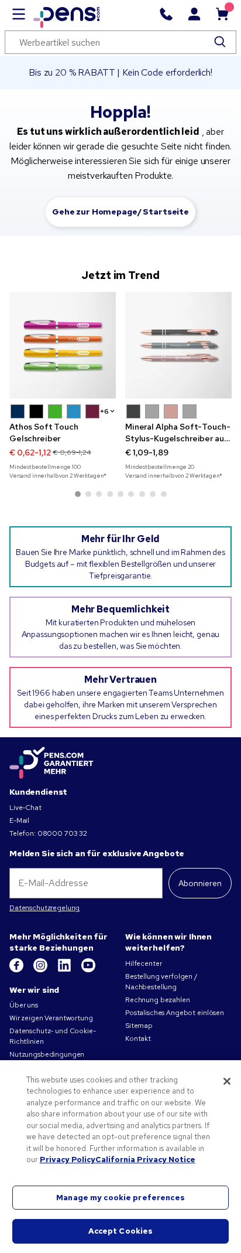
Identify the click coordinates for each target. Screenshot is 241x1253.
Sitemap (139, 1025)
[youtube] (88, 970)
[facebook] (17, 970)
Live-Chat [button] (25, 807)
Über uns (23, 1005)
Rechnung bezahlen (157, 1000)
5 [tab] (120, 494)
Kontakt (138, 1038)
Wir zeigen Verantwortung (51, 1018)
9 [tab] (164, 494)
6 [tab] (131, 494)
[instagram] (41, 970)
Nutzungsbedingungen (46, 1054)
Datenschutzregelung (44, 907)
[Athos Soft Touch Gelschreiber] (62, 345)
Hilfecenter (143, 963)
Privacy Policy (67, 1160)
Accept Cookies (120, 1231)
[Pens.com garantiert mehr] (51, 763)
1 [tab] (78, 494)
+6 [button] (104, 411)
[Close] (227, 1081)
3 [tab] (99, 494)
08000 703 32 (62, 833)
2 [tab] (88, 494)
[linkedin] (65, 970)
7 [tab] (142, 494)
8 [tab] (153, 494)
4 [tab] (110, 494)
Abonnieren (200, 883)
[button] (18, 411)
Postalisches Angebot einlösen (174, 1012)
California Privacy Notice (145, 1160)
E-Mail (19, 820)
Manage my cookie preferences (120, 1198)
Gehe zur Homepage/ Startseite (120, 211)
